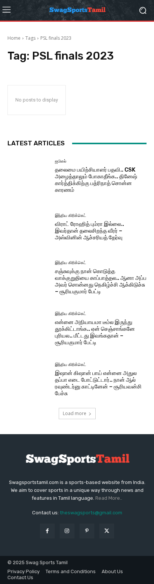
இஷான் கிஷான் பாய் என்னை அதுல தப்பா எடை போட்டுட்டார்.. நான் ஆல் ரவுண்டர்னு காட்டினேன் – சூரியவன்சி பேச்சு (98, 383)
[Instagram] (67, 531)
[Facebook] (47, 531)
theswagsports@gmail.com (91, 512)
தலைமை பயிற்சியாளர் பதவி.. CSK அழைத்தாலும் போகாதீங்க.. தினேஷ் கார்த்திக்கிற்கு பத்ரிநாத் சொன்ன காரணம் (96, 179)
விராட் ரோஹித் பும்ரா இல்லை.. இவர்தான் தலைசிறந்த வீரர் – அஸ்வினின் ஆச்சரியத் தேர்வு (89, 231)
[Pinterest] (87, 531)
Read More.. (108, 498)
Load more (74, 413)
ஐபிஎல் (60, 161)
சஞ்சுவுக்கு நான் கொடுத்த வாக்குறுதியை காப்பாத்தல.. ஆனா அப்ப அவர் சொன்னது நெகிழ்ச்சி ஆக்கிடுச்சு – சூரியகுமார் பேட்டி (101, 281)
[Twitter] (106, 531)
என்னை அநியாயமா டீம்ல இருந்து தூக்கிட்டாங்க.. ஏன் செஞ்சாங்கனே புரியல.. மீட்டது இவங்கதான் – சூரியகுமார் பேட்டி (95, 332)
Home (14, 38)
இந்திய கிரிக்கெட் (70, 216)
